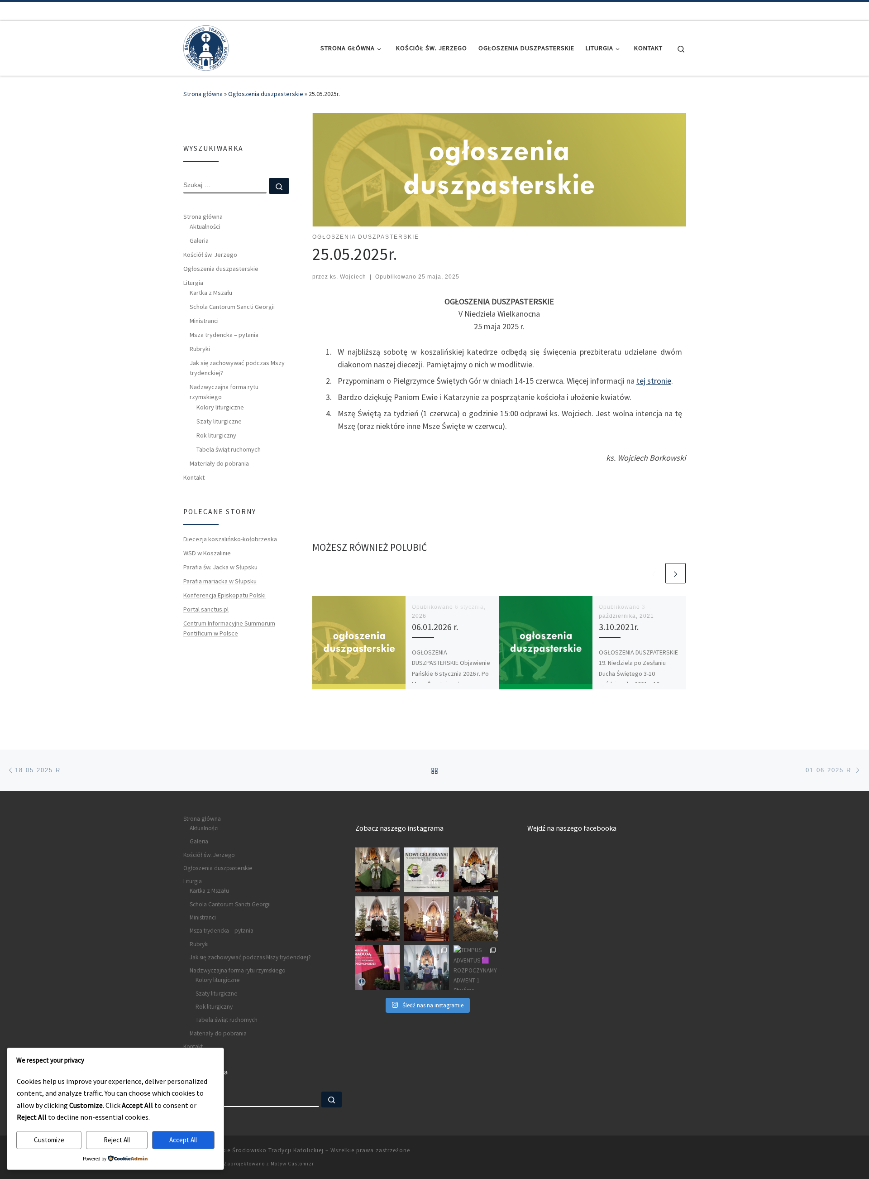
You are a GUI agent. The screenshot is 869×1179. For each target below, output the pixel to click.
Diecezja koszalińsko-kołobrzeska (230, 539)
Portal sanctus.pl (206, 609)
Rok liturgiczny (216, 435)
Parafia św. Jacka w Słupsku (220, 567)
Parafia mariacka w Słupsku (220, 581)
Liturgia (193, 283)
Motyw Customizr (292, 1163)
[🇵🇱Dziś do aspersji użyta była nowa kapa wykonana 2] (426, 967)
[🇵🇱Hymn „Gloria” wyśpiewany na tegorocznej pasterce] (426, 918)
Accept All (183, 1140)
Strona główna (203, 94)
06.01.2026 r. (435, 626)
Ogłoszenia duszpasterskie (265, 94)
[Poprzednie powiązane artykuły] (654, 573)
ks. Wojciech (348, 277)
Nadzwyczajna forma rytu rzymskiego (224, 392)
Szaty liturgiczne (219, 421)
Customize (49, 1140)
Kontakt (194, 477)
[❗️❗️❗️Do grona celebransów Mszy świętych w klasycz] (426, 869)
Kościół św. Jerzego (210, 254)
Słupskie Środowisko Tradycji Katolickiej (265, 1150)
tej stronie (653, 380)
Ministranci (204, 321)
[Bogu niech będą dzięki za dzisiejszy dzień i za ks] (377, 869)
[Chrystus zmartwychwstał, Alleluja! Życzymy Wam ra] (476, 869)
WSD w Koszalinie (207, 553)
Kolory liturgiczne (220, 407)
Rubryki (200, 349)
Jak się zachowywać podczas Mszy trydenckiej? (237, 368)
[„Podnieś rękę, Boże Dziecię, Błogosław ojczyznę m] (476, 918)
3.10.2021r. (619, 626)
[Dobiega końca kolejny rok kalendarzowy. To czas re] (377, 918)
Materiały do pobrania (219, 463)
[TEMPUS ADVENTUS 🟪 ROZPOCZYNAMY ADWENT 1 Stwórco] (476, 967)
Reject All (117, 1140)
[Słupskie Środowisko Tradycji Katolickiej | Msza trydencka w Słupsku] (206, 46)
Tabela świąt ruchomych (228, 449)
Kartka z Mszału (211, 293)
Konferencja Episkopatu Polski (224, 595)
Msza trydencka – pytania (224, 335)
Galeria (199, 240)
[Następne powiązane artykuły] (675, 573)
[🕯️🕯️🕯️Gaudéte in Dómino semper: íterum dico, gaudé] (377, 967)
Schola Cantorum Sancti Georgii (232, 307)
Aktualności (205, 226)
